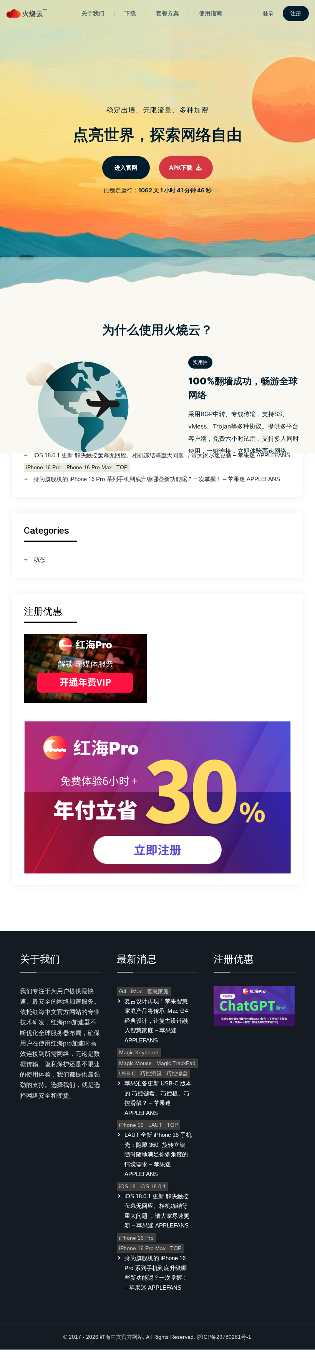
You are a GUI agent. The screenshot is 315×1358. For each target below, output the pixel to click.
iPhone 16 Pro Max (88, 467)
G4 (122, 991)
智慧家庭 (158, 991)
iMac (137, 991)
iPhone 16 (131, 1125)
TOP (122, 467)
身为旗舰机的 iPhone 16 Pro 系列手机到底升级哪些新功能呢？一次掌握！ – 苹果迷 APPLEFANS (156, 479)
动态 (39, 559)
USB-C (127, 1073)
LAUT (155, 1125)
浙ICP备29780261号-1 (224, 1337)
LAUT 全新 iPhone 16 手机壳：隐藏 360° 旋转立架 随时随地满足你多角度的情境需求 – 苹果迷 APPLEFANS (158, 1154)
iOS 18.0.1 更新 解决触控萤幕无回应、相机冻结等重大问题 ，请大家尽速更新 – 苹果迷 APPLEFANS (161, 455)
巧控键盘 (177, 1073)
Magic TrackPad (176, 1063)
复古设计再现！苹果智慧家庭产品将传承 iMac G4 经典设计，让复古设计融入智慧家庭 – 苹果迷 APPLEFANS (156, 1021)
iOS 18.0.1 (153, 1186)
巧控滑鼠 (151, 1073)
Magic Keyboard (139, 1052)
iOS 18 (127, 1186)
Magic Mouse (135, 1063)
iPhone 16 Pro (43, 467)
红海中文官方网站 (121, 1337)
